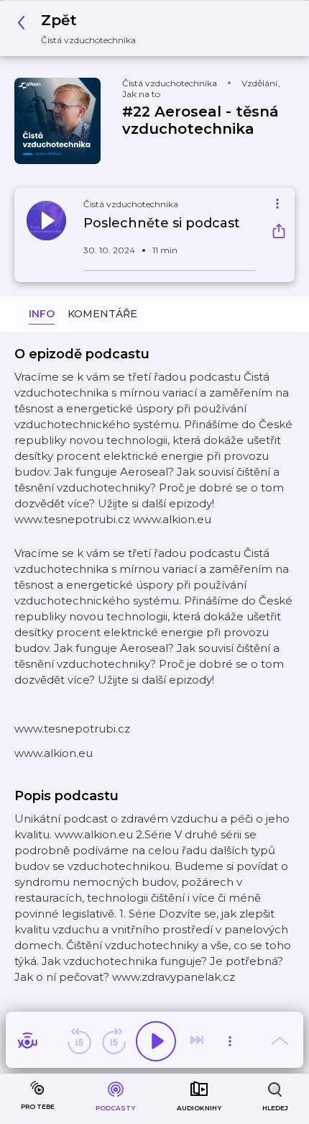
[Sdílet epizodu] (278, 232)
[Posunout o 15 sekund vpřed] (113, 1041)
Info (42, 313)
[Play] (156, 1041)
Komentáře (102, 313)
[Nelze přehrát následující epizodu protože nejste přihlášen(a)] (198, 1041)
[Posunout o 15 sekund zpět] (79, 1041)
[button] (80, 28)
